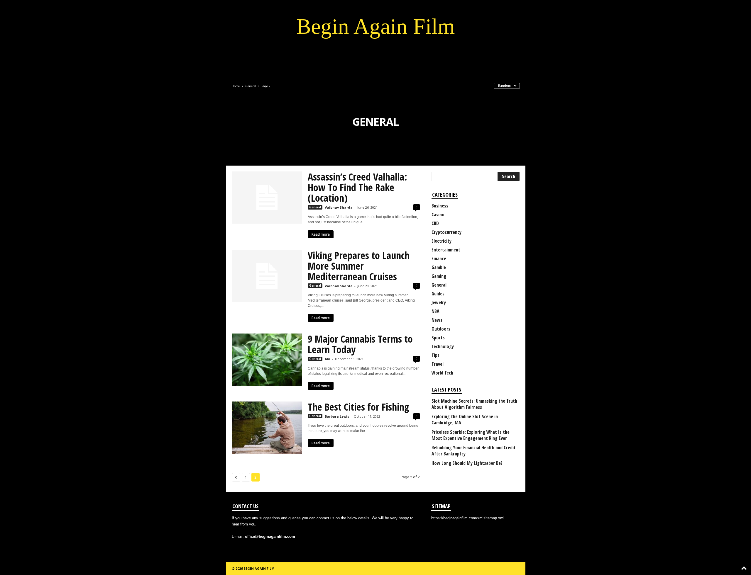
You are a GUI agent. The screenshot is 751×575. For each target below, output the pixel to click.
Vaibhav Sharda (339, 207)
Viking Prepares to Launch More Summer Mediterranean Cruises (359, 266)
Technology (443, 346)
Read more (321, 234)
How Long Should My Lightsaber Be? (467, 463)
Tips (435, 355)
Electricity (441, 241)
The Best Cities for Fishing (358, 407)
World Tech (442, 373)
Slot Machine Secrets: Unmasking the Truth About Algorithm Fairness (474, 404)
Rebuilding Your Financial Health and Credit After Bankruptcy (474, 451)
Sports (438, 337)
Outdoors (441, 329)
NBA (435, 311)
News (437, 320)
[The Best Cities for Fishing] (267, 428)
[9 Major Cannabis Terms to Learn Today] (267, 360)
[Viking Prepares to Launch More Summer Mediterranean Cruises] (267, 276)
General (250, 86)
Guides (438, 293)
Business (440, 206)
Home (236, 86)
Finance (439, 258)
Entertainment (446, 249)
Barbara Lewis (337, 416)
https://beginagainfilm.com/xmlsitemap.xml (467, 518)
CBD (435, 223)
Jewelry (439, 302)
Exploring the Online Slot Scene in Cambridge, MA (465, 420)
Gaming (439, 276)
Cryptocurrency (446, 232)
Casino (438, 214)
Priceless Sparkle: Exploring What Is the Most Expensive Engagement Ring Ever (471, 435)
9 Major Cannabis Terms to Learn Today (360, 344)
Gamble (439, 267)
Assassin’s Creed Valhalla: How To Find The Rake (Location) (357, 187)
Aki (327, 359)
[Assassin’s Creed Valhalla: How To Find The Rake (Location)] (267, 197)
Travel (438, 364)
